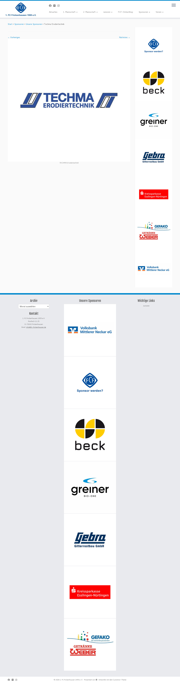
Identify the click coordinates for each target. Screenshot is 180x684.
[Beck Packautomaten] (153, 82)
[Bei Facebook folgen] (51, 5)
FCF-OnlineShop (125, 12)
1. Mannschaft (69, 12)
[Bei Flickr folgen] (55, 5)
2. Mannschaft (89, 12)
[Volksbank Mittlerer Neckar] (153, 268)
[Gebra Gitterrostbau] (153, 157)
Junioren (107, 12)
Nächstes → (124, 37)
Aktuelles (53, 12)
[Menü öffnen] (174, 5)
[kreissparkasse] (153, 194)
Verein (159, 12)
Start (10, 24)
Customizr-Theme (119, 680)
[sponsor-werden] (153, 45)
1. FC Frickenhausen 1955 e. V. (71, 680)
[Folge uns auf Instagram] (59, 5)
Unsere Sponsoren (34, 24)
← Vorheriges (14, 37)
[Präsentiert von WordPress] (96, 679)
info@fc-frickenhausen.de (36, 327)
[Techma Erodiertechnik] (69, 100)
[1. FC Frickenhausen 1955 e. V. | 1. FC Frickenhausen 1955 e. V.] (20, 9)
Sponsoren (144, 12)
